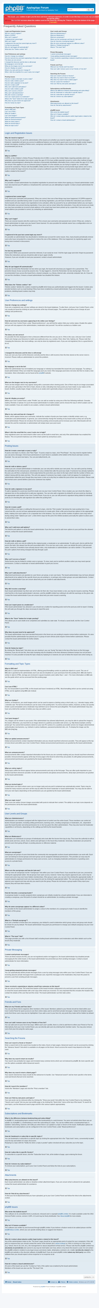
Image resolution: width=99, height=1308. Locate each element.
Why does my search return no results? (62, 77)
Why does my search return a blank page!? (63, 79)
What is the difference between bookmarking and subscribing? (69, 90)
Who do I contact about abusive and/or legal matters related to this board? (71, 117)
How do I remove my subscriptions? (61, 96)
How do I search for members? (60, 81)
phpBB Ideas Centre (12, 1230)
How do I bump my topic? (13, 103)
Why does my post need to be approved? (18, 100)
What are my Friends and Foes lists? (61, 67)
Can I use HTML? (10, 111)
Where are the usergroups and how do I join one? (65, 39)
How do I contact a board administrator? (62, 120)
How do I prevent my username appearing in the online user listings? (26, 58)
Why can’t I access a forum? (14, 91)
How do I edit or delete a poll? (14, 89)
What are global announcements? (15, 117)
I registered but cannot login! (14, 39)
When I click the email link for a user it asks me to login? (22, 72)
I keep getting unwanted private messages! (63, 56)
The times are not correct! (13, 60)
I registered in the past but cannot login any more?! (20, 43)
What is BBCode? (10, 109)
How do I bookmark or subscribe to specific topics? (66, 92)
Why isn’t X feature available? (59, 114)
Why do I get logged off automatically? (16, 47)
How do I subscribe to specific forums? (62, 94)
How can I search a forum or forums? (62, 76)
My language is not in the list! (14, 64)
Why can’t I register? (11, 37)
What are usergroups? (57, 37)
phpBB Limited (63, 1214)
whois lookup (60, 1243)
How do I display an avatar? (13, 68)
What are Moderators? (57, 35)
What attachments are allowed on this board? (64, 103)
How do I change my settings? (14, 56)
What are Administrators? (58, 33)
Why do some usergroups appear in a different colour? (67, 43)
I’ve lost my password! (12, 45)
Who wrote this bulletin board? (59, 112)
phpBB (41, 373)
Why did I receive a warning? (14, 95)
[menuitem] (72, 1282)
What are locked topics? (12, 123)
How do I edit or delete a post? (14, 81)
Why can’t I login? (10, 41)
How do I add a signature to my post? (16, 83)
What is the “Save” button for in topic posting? (19, 99)
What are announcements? (13, 119)
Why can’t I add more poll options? (15, 87)
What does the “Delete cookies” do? (16, 49)
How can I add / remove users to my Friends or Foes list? (68, 69)
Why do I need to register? (13, 33)
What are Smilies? (10, 113)
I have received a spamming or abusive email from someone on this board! (71, 59)
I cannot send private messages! (60, 54)
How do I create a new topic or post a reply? (18, 79)
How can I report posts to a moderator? (17, 96)
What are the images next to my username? (18, 66)
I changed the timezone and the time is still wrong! (20, 62)
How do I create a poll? (12, 85)
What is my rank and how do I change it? (17, 70)
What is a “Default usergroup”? (60, 45)
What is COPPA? (10, 35)
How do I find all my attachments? (60, 105)
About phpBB (65, 1216)
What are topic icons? (11, 125)
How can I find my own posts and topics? (63, 83)
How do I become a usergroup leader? (62, 41)
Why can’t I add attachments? (14, 93)
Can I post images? (11, 115)
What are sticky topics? (12, 121)
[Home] (15, 8)
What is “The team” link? (58, 47)
